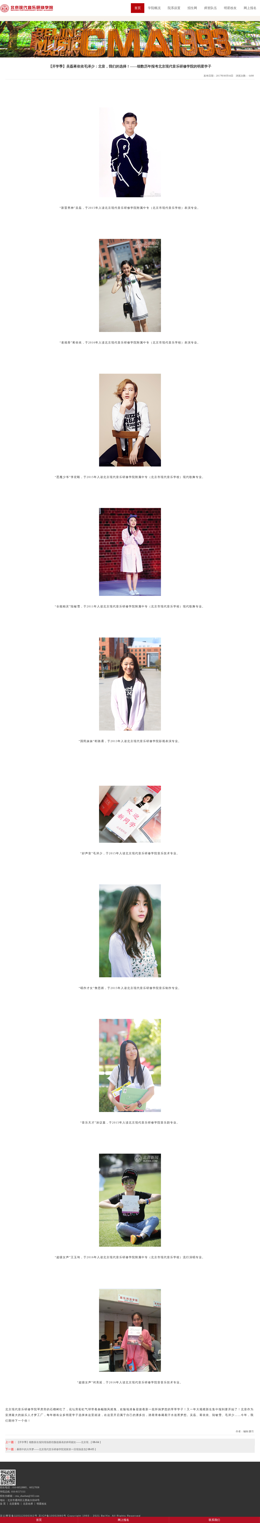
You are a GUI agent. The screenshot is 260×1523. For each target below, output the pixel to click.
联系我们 (214, 1519)
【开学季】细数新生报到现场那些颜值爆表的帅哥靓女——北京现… (54, 1442)
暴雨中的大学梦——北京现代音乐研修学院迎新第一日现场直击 (51, 1449)
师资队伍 (210, 8)
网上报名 (250, 8)
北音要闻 (14, 1503)
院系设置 (174, 8)
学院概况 (154, 8)
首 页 (3, 1503)
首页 (137, 8)
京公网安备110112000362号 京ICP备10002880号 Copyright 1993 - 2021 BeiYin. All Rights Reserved (70, 1515)
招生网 (192, 8)
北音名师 (28, 1503)
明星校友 (230, 8)
